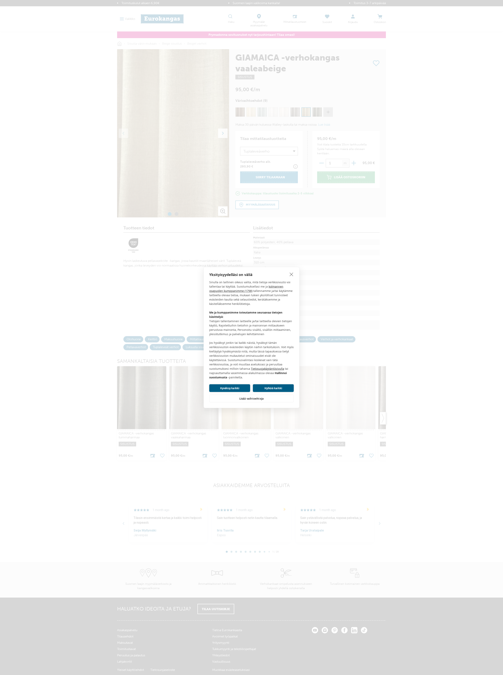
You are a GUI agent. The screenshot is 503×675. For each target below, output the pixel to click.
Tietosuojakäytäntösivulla (267, 369)
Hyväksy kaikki (230, 388)
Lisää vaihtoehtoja (251, 398)
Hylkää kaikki (273, 388)
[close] (291, 274)
